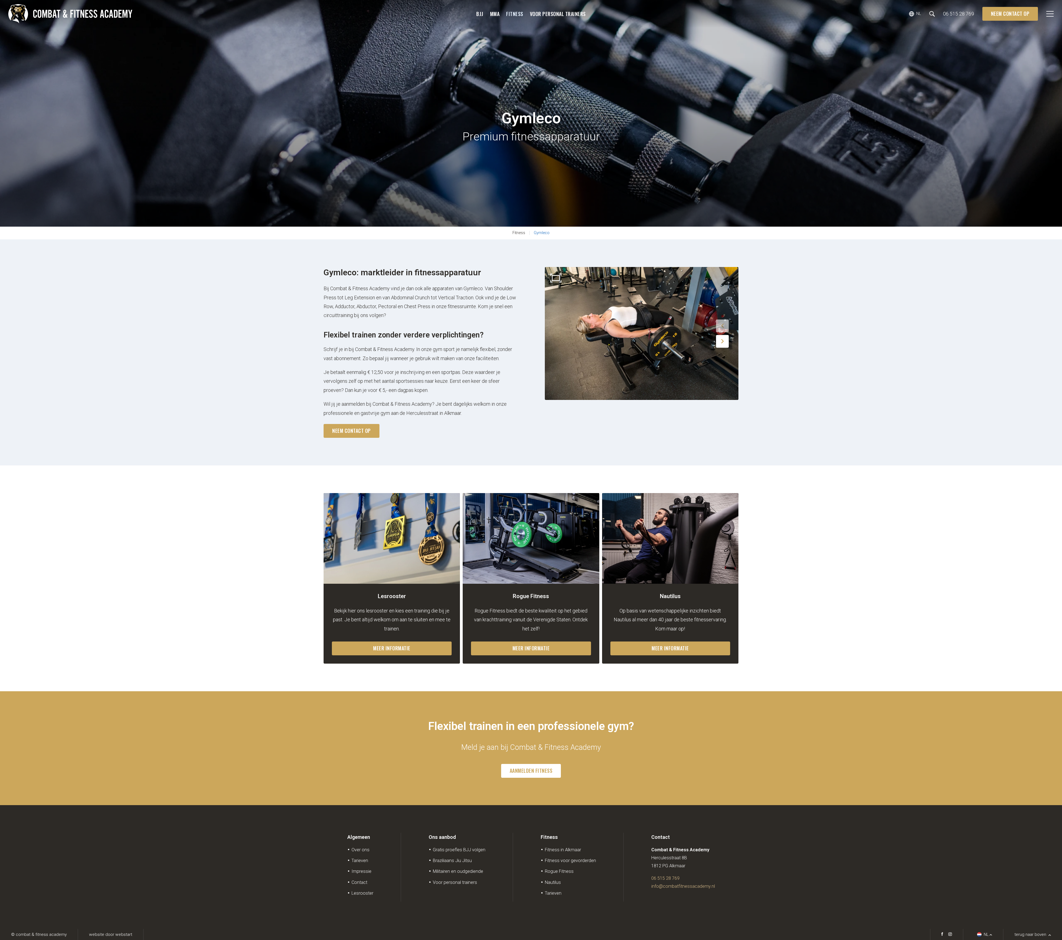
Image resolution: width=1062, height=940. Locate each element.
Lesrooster (362, 893)
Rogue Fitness (559, 871)
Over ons (360, 849)
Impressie (361, 871)
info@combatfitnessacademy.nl (683, 886)
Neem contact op (1010, 13)
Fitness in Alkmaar (563, 849)
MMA (495, 13)
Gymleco (542, 233)
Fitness (514, 13)
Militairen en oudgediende (458, 871)
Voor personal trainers (558, 13)
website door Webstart (110, 934)
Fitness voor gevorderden (570, 860)
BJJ (479, 13)
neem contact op (351, 430)
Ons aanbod (442, 837)
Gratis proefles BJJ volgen (459, 849)
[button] (722, 326)
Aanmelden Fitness (531, 770)
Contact (359, 882)
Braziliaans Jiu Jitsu (452, 860)
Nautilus (553, 882)
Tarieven (360, 860)
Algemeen (358, 837)
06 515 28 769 (665, 878)
